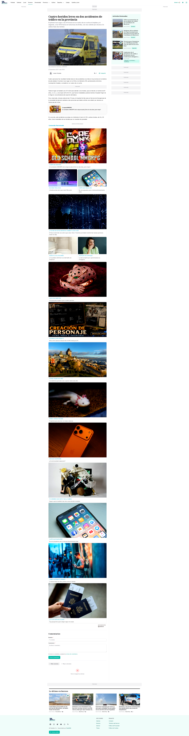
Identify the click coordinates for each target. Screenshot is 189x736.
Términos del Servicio (114, 723)
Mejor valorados (67, 663)
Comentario (51, 643)
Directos (98, 723)
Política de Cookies (113, 728)
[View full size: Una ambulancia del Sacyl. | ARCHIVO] (77, 47)
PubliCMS (68, 728)
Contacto (111, 721)
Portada (13, 2)
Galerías (19, 2)
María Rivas (81, 711)
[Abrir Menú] (186, 2)
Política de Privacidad (114, 725)
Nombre (50, 637)
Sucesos (133, 26)
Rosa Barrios (58, 711)
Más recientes (54, 663)
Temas (98, 728)
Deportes (134, 48)
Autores (98, 725)
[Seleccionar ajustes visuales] (183, 2)
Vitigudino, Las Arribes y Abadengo (129, 61)
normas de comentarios (71, 654)
